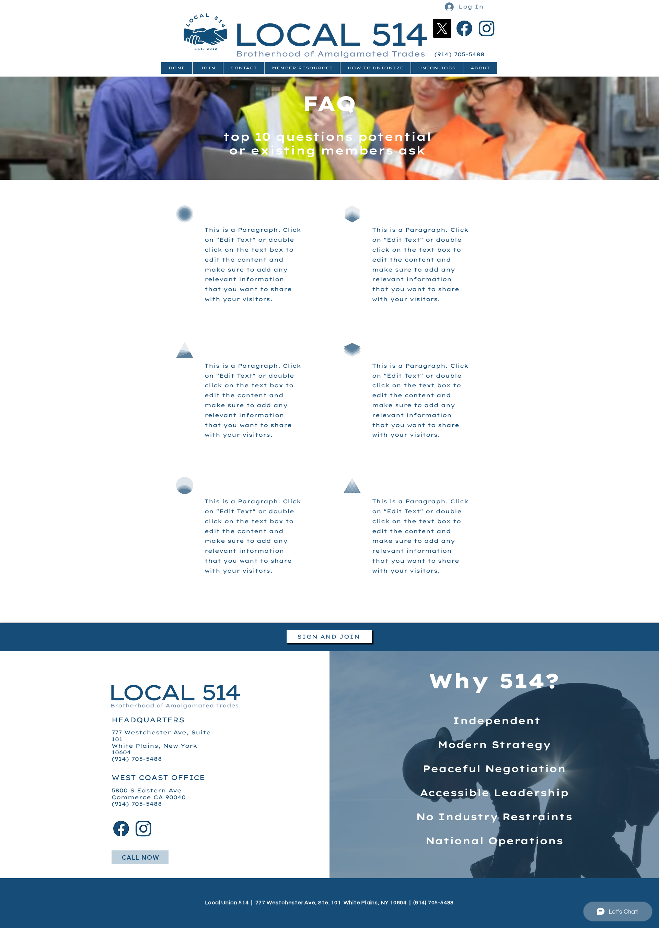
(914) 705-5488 (460, 54)
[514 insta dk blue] (486, 28)
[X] (441, 28)
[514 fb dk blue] (464, 28)
